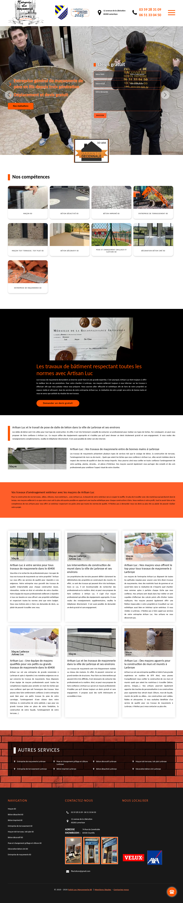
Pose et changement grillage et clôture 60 (24, 843)
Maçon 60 (12, 809)
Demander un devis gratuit (58, 403)
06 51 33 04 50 (150, 15)
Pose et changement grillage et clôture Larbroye (72, 763)
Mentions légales (103, 890)
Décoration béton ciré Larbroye (148, 769)
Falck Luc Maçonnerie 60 (80, 890)
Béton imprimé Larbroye (66, 769)
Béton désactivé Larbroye (106, 769)
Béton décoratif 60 (15, 837)
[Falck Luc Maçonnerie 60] (26, 12)
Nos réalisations (20, 106)
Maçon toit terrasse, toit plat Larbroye (151, 762)
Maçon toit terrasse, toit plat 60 (21, 832)
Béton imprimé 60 (15, 820)
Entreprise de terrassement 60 (20, 826)
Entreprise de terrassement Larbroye (32, 769)
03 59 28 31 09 (150, 10)
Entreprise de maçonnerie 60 (19, 855)
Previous (9, 95)
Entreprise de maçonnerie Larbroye (31, 762)
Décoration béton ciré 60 (18, 849)
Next (165, 95)
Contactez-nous (121, 890)
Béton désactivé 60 (15, 815)
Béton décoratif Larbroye (106, 762)
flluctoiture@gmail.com (80, 871)
